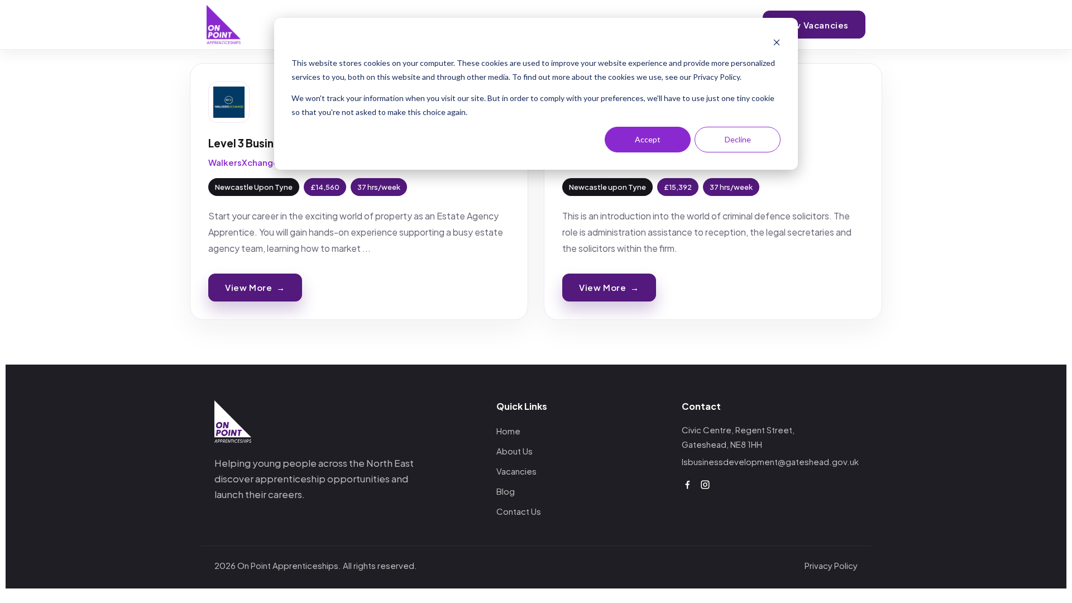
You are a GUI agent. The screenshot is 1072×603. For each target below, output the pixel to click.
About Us (514, 451)
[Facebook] (687, 484)
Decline (738, 139)
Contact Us (518, 511)
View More (255, 287)
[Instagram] (705, 484)
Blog (505, 491)
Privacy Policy (831, 565)
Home (508, 430)
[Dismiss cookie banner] (777, 42)
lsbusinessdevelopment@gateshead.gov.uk (770, 461)
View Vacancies (814, 25)
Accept (648, 139)
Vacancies (516, 471)
